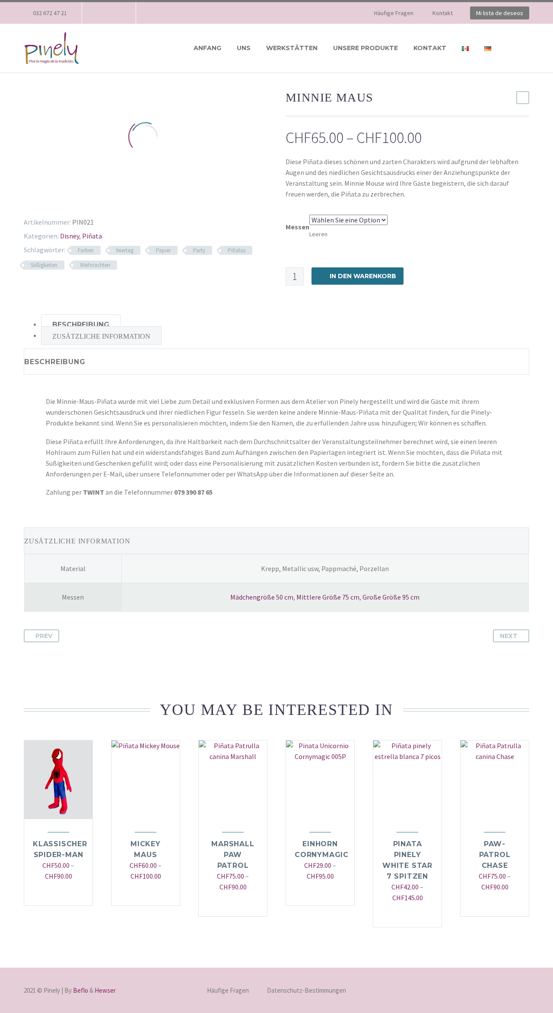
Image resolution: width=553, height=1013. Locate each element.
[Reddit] (87, 200)
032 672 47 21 (50, 13)
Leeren (318, 234)
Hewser (105, 990)
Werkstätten (292, 48)
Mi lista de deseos (499, 13)
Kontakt (442, 13)
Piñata (92, 236)
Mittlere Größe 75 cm (327, 597)
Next (509, 636)
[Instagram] (114, 13)
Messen (297, 226)
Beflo (80, 990)
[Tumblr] (62, 200)
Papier (163, 250)
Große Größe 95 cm (391, 597)
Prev (43, 636)
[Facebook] (101, 13)
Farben (86, 250)
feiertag (124, 250)
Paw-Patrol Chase (495, 855)
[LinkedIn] (75, 200)
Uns (244, 48)
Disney (69, 236)
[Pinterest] (50, 200)
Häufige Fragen (393, 13)
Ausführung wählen (54, 893)
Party (199, 250)
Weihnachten (95, 265)
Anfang (207, 48)
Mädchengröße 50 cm (261, 597)
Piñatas (236, 250)
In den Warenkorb (363, 276)
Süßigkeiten (44, 265)
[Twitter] (37, 200)
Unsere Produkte (365, 48)
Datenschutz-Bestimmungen (306, 991)
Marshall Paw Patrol (232, 855)
